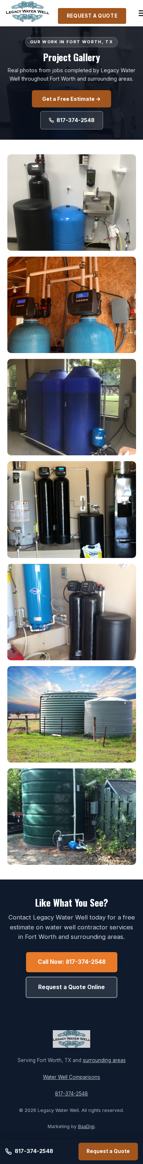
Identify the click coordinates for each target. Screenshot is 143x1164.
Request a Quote (92, 16)
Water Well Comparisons (71, 1077)
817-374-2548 (75, 120)
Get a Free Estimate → (71, 99)
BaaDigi (86, 1126)
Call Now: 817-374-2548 (72, 961)
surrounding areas (104, 1060)
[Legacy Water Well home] (27, 13)
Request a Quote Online (71, 987)
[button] (71, 202)
